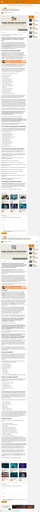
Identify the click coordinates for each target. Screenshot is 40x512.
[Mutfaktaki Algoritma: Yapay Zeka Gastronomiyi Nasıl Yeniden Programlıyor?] (14, 199)
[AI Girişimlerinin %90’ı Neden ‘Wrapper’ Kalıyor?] (22, 467)
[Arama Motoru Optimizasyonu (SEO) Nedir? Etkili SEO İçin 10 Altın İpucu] (5, 476)
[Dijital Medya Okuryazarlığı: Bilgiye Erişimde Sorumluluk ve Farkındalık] (5, 199)
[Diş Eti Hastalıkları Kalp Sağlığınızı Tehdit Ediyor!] (34, 37)
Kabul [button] (9, 509)
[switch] (2, 2)
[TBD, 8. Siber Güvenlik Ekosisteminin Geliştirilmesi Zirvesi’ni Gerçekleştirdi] (14, 208)
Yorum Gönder (4, 233)
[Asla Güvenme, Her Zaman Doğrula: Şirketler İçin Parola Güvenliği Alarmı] (5, 467)
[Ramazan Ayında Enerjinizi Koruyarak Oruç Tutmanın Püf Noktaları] (34, 28)
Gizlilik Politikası (4, 509)
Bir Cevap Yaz (4, 215)
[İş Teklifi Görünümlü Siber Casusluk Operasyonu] (22, 208)
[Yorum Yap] (17, 32)
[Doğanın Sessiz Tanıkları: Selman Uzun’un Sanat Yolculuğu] (34, 32)
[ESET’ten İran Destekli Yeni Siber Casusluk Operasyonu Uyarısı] (14, 476)
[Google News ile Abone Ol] (4, 32)
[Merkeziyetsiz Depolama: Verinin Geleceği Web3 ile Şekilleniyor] (22, 199)
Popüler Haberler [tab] (31, 17)
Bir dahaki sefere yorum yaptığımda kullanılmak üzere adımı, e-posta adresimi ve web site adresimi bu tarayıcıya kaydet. (14, 231)
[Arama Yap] (38, 2)
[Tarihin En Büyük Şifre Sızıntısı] (5, 208)
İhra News (5, 12)
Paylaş (38, 510)
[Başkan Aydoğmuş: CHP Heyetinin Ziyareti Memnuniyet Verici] (34, 24)
